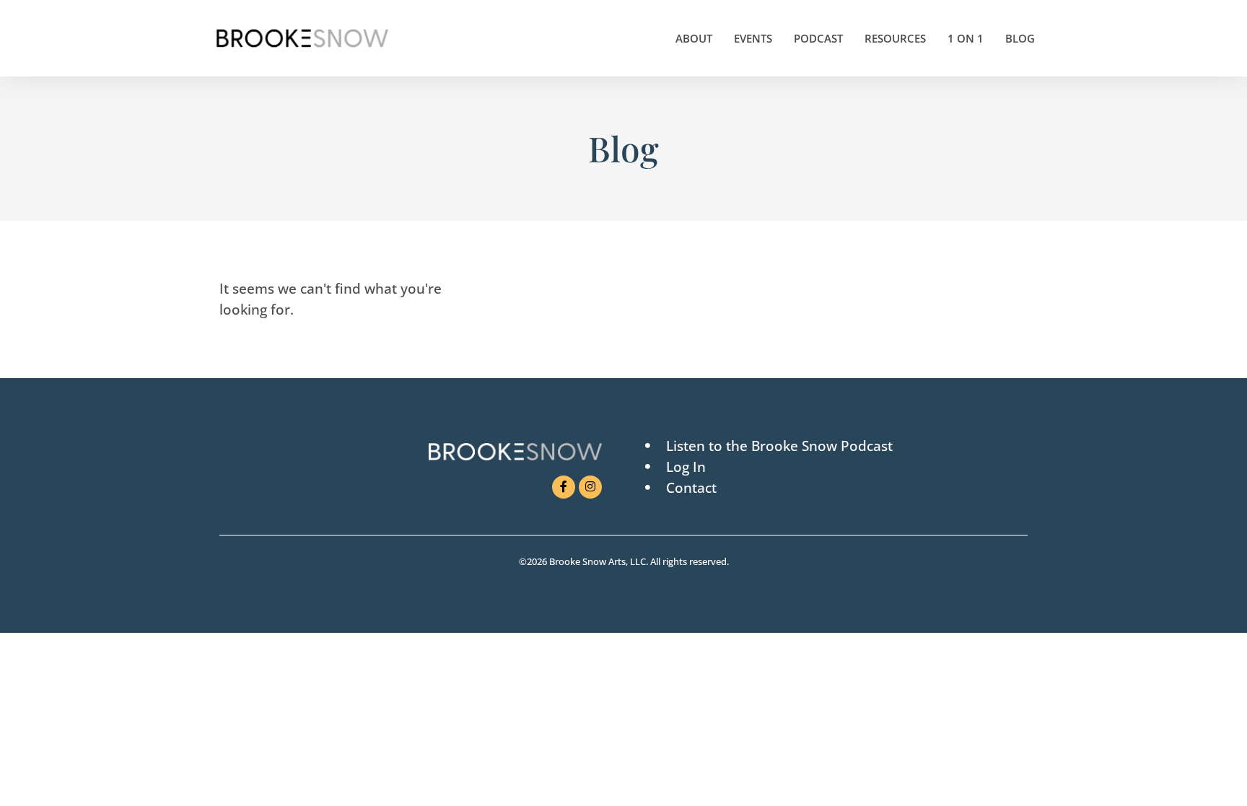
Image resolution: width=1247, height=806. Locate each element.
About (693, 38)
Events (753, 38)
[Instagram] (590, 487)
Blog (1020, 38)
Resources (895, 38)
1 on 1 (966, 38)
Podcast (818, 38)
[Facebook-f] (563, 487)
